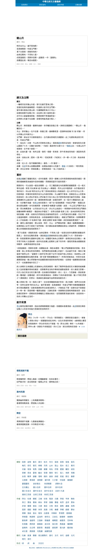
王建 (40, 506)
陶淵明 (32, 517)
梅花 (24, 466)
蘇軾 (35, 499)
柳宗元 (47, 517)
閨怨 (51, 473)
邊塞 (30, 64)
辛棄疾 (54, 513)
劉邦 (60, 143)
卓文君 (24, 531)
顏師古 (69, 146)
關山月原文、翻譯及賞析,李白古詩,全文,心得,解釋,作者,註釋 (45, 548)
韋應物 (23, 396)
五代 (56, 536)
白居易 (46, 513)
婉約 (45, 477)
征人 (34, 64)
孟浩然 (40, 517)
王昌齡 (40, 520)
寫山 (26, 64)
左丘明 (32, 528)
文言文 (41, 543)
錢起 (29, 510)
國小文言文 (26, 491)
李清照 (61, 513)
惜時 (40, 477)
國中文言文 (37, 491)
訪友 (26, 385)
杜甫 (29, 499)
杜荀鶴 (24, 524)
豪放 (51, 477)
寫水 (62, 466)
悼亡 (56, 473)
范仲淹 (70, 520)
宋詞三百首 (48, 495)
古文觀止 (25, 487)
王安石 (55, 517)
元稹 (56, 499)
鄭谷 (73, 510)
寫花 (73, 462)
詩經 (56, 477)
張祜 (35, 506)
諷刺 (33, 428)
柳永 (40, 502)
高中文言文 (48, 491)
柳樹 (40, 466)
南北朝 (41, 536)
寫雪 (62, 462)
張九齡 (62, 528)
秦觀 (56, 510)
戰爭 (29, 477)
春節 (73, 477)
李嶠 (62, 510)
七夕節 (55, 480)
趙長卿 (55, 528)
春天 (35, 462)
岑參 (67, 499)
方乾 (51, 510)
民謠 (62, 477)
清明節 (40, 480)
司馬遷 (40, 531)
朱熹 (40, 510)
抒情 (42, 407)
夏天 (40, 462)
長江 (67, 466)
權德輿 (70, 524)
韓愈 (73, 499)
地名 (51, 469)
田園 (40, 469)
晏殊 (62, 506)
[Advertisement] (51, 20)
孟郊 (67, 502)
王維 (40, 499)
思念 (29, 473)
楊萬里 (55, 520)
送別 (73, 469)
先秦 (24, 536)
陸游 (51, 499)
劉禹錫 (69, 513)
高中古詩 (58, 487)
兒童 (24, 469)
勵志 (40, 473)
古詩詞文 (24, 5)
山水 (37, 407)
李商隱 (23, 417)
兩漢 (29, 536)
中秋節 (62, 480)
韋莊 (45, 506)
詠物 (29, 462)
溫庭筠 (32, 520)
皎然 (23, 375)
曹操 (35, 502)
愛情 (35, 473)
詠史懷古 (28, 428)
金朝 (67, 536)
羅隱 (29, 506)
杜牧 (45, 499)
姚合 (56, 506)
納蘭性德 (48, 531)
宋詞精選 (47, 484)
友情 (24, 477)
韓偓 (35, 510)
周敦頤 (32, 531)
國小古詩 (36, 487)
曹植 (63, 166)
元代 (73, 536)
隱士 (30, 385)
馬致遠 (62, 524)
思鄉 (39, 64)
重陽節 (70, 480)
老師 (67, 473)
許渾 (24, 506)
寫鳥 (29, 469)
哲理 (45, 473)
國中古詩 (28, 407)
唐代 (18, 42)
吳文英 (55, 524)
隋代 (45, 536)
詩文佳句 (42, 5)
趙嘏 (67, 510)
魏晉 (35, 536)
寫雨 (56, 462)
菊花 (35, 466)
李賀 (45, 502)
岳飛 (73, 506)
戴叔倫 (70, 528)
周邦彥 (32, 524)
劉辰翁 (40, 528)
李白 (23, 42)
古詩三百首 (37, 495)
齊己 (24, 502)
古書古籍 (78, 5)
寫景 (33, 407)
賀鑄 (24, 513)
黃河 (73, 466)
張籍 (51, 502)
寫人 (62, 473)
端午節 (47, 480)
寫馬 (35, 469)
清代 (29, 539)
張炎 (35, 513)
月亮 (45, 466)
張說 (29, 513)
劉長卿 (24, 520)
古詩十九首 (59, 491)
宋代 (62, 536)
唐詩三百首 (20, 64)
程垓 (40, 513)
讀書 (35, 477)
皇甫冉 (24, 528)
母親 (73, 473)
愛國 (62, 469)
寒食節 (32, 480)
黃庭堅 (47, 528)
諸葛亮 (62, 520)
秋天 (45, 462)
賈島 (29, 502)
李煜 (62, 499)
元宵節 (24, 480)
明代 (24, 539)
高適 (45, 510)
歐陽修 (62, 517)
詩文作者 (60, 5)
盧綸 (67, 506)
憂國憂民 (25, 484)
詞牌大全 (58, 484)
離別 (67, 469)
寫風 (67, 462)
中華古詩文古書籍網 (51, 2)
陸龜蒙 (47, 520)
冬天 (51, 462)
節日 (67, 477)
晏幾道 (40, 524)
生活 (34, 385)
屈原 (24, 510)
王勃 (51, 506)
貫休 (73, 502)
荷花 (29, 466)
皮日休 (47, 524)
